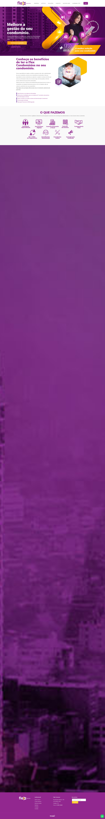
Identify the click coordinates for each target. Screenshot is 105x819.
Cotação (36, 806)
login (86, 3)
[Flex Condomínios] (24, 3)
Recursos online (38, 803)
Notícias (36, 805)
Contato (36, 808)
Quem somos (37, 799)
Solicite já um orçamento (17, 43)
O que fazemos (38, 801)
